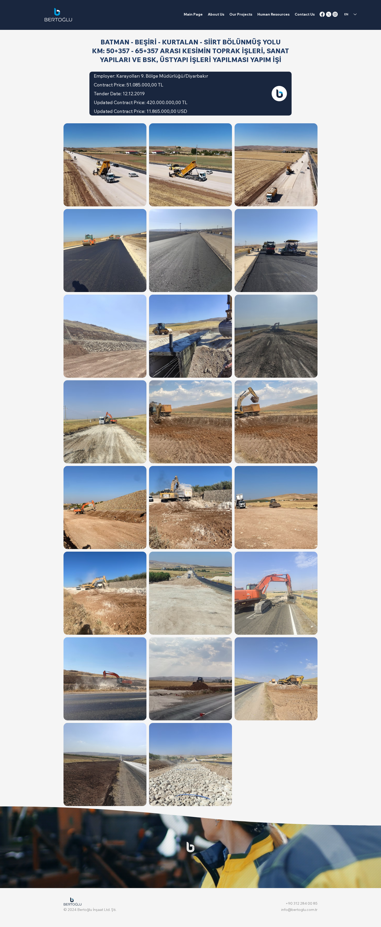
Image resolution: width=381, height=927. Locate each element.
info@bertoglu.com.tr (299, 909)
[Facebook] (322, 14)
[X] (328, 14)
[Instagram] (335, 14)
